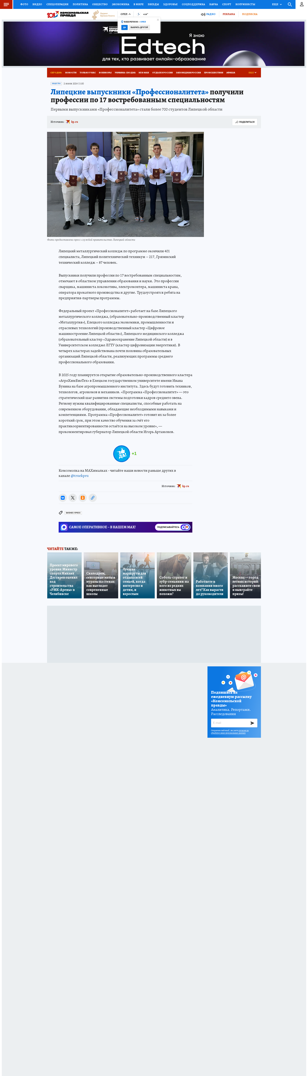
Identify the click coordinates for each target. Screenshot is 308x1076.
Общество (100, 4)
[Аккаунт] (302, 4)
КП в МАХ (144, 72)
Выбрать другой (139, 27)
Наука (213, 4)
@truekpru (80, 475)
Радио (210, 14)
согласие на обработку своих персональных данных (230, 731)
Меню (6, 4)
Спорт (226, 4)
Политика (80, 4)
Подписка (249, 14)
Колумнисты (245, 4)
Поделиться (247, 122)
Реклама (229, 14)
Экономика (120, 4)
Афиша (230, 72)
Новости (70, 72)
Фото (24, 4)
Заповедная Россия (188, 72)
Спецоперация (57, 4)
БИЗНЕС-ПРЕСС (73, 513)
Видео (37, 4)
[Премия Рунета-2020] (101, 14)
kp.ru (74, 122)
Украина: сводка (125, 72)
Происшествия (213, 72)
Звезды (153, 4)
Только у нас (88, 72)
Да (124, 27)
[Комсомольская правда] (67, 14)
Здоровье (170, 4)
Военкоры (105, 72)
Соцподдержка (193, 4)
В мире (138, 4)
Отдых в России (162, 72)
